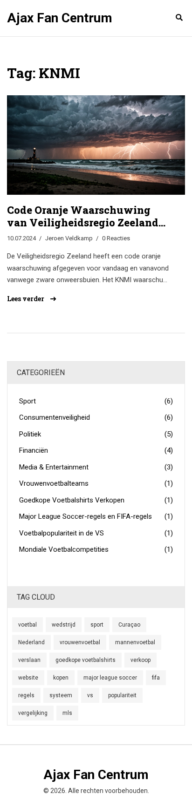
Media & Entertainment (96, 467)
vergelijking (33, 713)
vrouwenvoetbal (80, 642)
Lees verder (26, 299)
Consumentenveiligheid (96, 417)
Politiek (96, 434)
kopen (61, 677)
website (28, 677)
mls (67, 713)
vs (90, 695)
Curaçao (129, 624)
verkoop (140, 660)
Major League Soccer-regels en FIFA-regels (96, 516)
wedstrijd (63, 624)
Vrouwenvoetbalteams (96, 483)
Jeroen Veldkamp (69, 238)
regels (26, 695)
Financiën (96, 450)
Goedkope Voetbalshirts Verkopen (96, 500)
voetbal (27, 624)
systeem (60, 695)
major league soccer (110, 677)
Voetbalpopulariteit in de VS (96, 533)
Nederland (31, 642)
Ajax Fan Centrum (59, 18)
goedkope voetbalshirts (85, 660)
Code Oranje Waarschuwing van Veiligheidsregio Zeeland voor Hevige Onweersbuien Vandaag (82, 216)
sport (96, 624)
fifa (156, 677)
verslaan (29, 660)
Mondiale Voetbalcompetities (96, 549)
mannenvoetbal (135, 642)
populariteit (122, 695)
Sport (96, 401)
